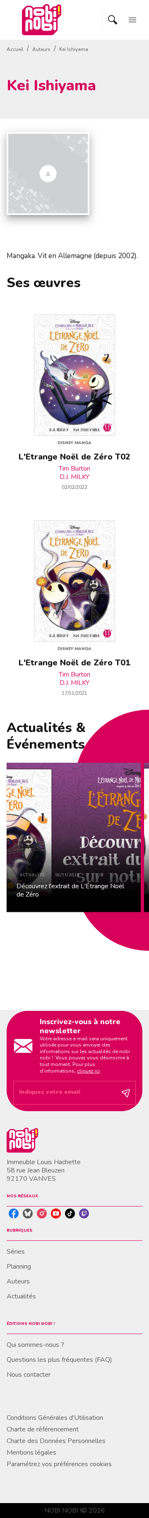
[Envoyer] (126, 1093)
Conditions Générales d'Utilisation (55, 1417)
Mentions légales (31, 1452)
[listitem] (14, 1213)
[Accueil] (41, 19)
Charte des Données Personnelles (56, 1440)
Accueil (15, 49)
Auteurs (41, 49)
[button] (74, 837)
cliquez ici (88, 1071)
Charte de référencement (43, 1429)
